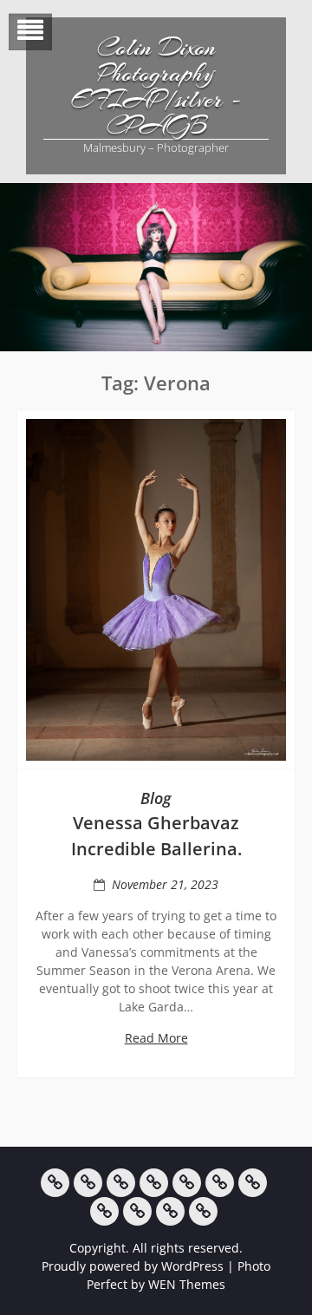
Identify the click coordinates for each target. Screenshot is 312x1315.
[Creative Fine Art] (88, 1182)
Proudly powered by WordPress (133, 1266)
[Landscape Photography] (121, 1182)
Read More (156, 1038)
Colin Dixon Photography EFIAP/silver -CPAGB (156, 86)
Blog (156, 798)
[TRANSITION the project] (252, 1182)
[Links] (203, 1211)
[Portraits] (186, 1182)
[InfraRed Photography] (219, 1182)
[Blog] (104, 1211)
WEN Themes (186, 1284)
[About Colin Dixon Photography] (55, 1182)
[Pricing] (137, 1211)
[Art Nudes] (154, 1182)
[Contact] (170, 1211)
